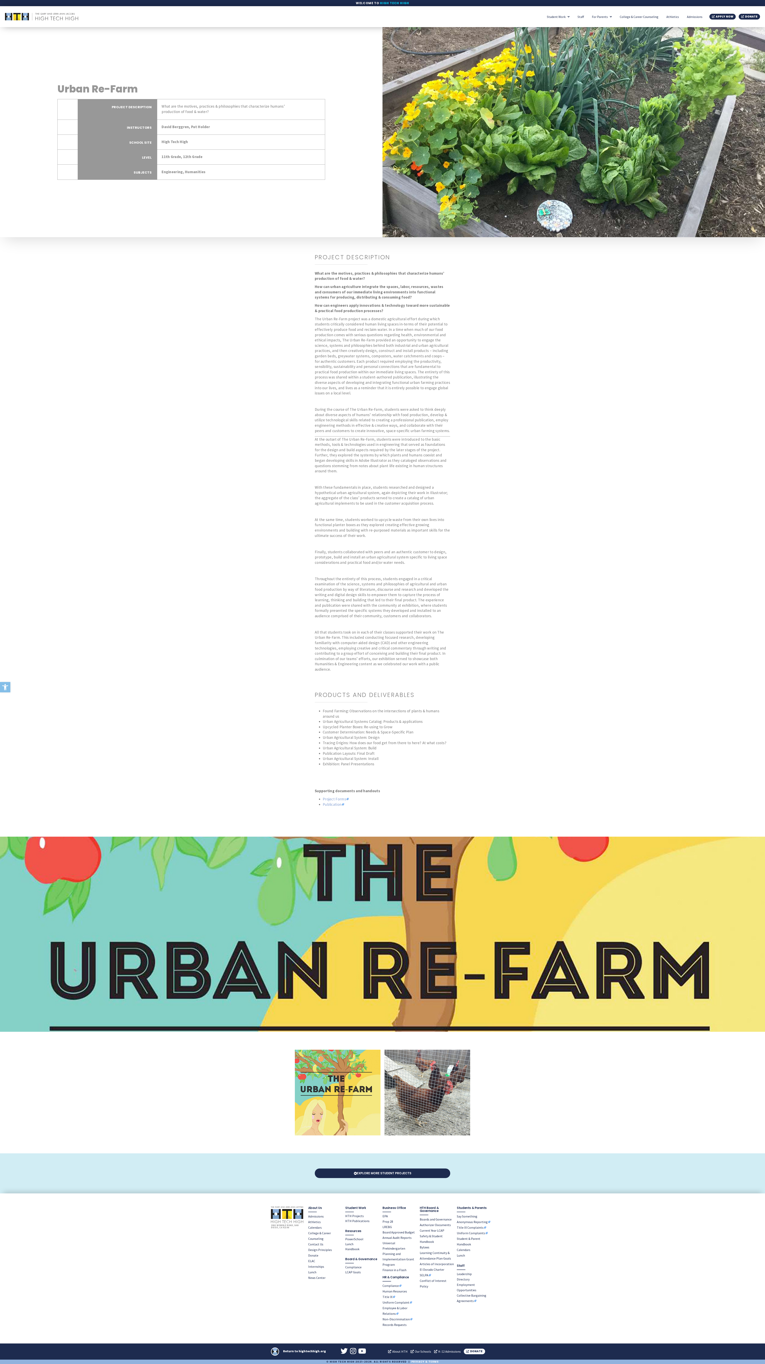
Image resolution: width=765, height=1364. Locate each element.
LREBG (387, 1227)
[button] (5, 687)
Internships (316, 1267)
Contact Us (315, 1244)
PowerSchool (354, 1239)
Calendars (315, 1227)
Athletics (672, 17)
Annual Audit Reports (397, 1238)
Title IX (387, 1297)
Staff (581, 17)
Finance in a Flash (394, 1270)
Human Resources (394, 1291)
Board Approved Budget (398, 1232)
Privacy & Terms (425, 1361)
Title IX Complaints (470, 1227)
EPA (385, 1216)
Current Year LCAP (432, 1230)
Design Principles (320, 1250)
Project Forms (334, 799)
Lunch (312, 1272)
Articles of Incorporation (437, 1264)
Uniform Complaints (471, 1233)
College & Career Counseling (639, 17)
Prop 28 (387, 1221)
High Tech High (394, 3)
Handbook (352, 1249)
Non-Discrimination (396, 1319)
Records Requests (394, 1325)
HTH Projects (354, 1216)
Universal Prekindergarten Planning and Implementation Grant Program (398, 1254)
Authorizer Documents (435, 1225)
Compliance (353, 1267)
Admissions (694, 17)
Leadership (464, 1274)
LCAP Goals (353, 1272)
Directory (463, 1279)
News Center (317, 1278)
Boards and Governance (436, 1219)
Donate (313, 1255)
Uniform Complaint (395, 1302)
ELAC (311, 1261)
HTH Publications (357, 1221)
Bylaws (424, 1247)
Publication (332, 804)
